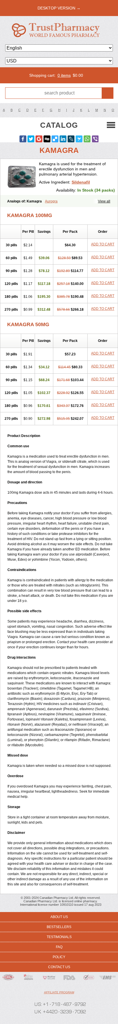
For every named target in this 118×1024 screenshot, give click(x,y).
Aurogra (51, 201)
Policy (59, 957)
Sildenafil (81, 182)
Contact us (59, 967)
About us (59, 917)
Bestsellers (59, 927)
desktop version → (59, 8)
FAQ (59, 947)
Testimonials (59, 937)
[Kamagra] (21, 177)
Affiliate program (59, 992)
